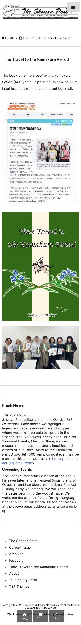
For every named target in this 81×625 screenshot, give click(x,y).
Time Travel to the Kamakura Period (46, 38)
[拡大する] (73, 103)
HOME (9, 38)
